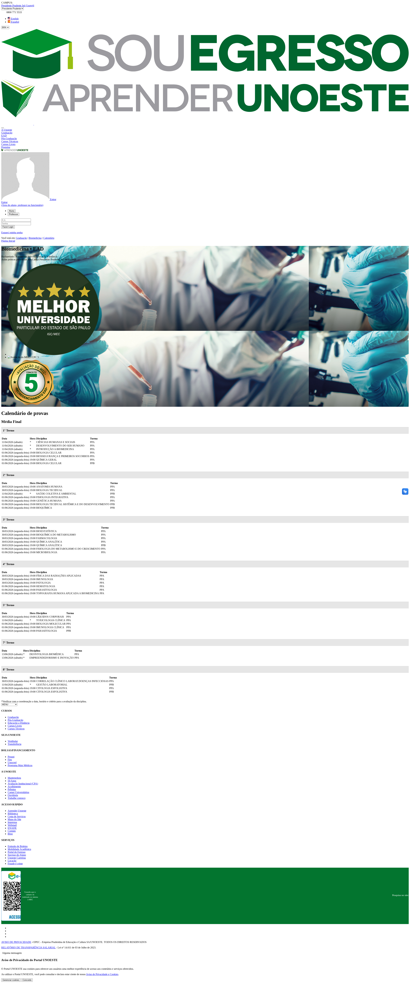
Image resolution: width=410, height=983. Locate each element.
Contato (12, 831)
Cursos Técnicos (16, 728)
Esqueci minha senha (12, 232)
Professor (13, 214)
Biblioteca (13, 813)
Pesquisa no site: (400, 895)
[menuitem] (205, 129)
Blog (10, 833)
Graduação (21, 238)
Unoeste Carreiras (17, 857)
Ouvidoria (13, 795)
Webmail (12, 825)
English (14, 18)
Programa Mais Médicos (20, 765)
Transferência (14, 744)
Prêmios (12, 789)
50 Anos (12, 780)
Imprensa (12, 822)
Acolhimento (14, 786)
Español (14, 22)
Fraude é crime (15, 863)
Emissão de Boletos (18, 846)
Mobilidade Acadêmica (19, 849)
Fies (10, 759)
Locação (12, 860)
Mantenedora (14, 777)
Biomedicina (35, 238)
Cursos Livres (15, 725)
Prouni (11, 756)
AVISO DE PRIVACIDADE (16, 942)
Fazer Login (8, 227)
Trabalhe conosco (16, 798)
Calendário (48, 238)
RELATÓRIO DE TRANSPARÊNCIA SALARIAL (28, 947)
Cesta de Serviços (17, 816)
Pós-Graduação (15, 720)
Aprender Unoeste (17, 810)
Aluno (11, 211)
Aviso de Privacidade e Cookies (102, 974)
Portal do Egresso (16, 852)
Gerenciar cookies (11, 980)
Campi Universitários (18, 792)
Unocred (12, 762)
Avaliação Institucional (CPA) (23, 783)
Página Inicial (8, 241)
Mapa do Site (14, 819)
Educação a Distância (18, 723)
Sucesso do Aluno (17, 855)
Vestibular (13, 741)
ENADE (12, 828)
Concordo (27, 980)
